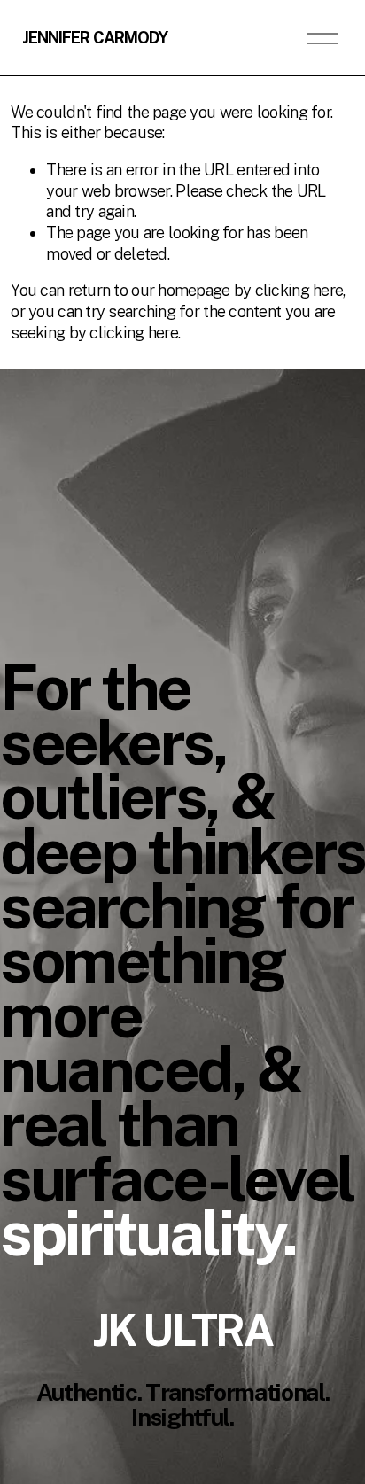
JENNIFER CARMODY (94, 37)
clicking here (299, 290)
